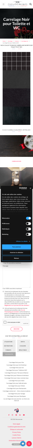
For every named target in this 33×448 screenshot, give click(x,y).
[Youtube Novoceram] (24, 414)
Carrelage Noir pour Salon (16, 380)
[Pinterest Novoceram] (16, 414)
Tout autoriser (16, 247)
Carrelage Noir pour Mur (16, 362)
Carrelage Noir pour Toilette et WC (16, 370)
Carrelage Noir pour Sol (16, 367)
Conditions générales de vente (16, 426)
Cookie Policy (16, 435)
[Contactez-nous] (22, 54)
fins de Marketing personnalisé (14, 310)
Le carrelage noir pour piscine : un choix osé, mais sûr (17, 399)
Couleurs (17, 41)
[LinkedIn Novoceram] (20, 414)
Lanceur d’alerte (16, 438)
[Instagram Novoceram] (12, 414)
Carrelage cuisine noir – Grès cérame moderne (16, 391)
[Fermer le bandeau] (30, 188)
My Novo (16, 444)
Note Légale (16, 424)
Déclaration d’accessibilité (16, 440)
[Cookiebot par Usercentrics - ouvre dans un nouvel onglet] (20, 188)
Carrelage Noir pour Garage (16, 393)
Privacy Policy (16, 432)
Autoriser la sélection (16, 252)
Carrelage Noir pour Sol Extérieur (17, 365)
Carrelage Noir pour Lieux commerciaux (16, 378)
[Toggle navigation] (3, 4)
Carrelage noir (24, 41)
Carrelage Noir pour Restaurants (16, 388)
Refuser (16, 258)
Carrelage (10, 41)
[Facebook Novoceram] (9, 414)
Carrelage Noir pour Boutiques (16, 396)
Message (5, 266)
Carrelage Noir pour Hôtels (16, 386)
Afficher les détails (22, 241)
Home (4, 41)
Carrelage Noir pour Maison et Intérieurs (16, 375)
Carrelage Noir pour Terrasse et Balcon (16, 373)
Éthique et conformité (16, 429)
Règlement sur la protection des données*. (16, 305)
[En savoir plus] (16, 54)
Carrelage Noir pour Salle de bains (16, 383)
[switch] (28, 223)
